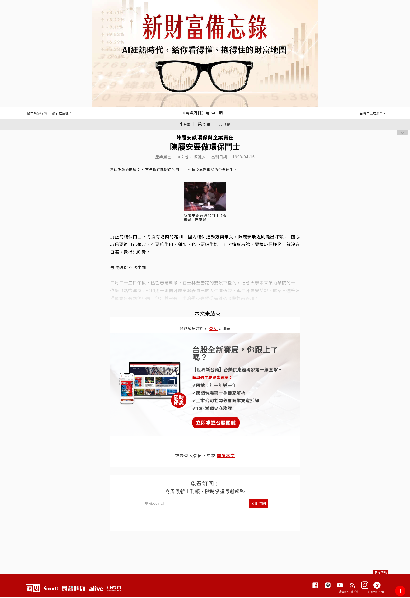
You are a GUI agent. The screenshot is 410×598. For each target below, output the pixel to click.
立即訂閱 (259, 503)
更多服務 (381, 572)
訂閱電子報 (375, 591)
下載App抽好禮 (347, 591)
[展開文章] (226, 113)
